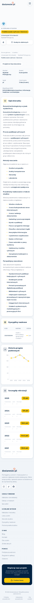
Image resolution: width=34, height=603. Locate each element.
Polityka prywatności (8, 552)
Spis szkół (5, 504)
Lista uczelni (6, 516)
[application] (17, 368)
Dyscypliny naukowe (8, 522)
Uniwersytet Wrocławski (9, 35)
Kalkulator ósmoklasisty (9, 497)
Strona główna (5, 52)
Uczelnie (15, 52)
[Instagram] (4, 486)
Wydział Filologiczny (7, 37)
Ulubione (5, 559)
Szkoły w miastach (8, 501)
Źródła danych (6, 544)
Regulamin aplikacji (8, 555)
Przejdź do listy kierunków (12, 64)
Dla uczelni (5, 540)
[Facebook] (13, 486)
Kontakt (4, 537)
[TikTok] (9, 486)
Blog (3, 534)
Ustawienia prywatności (19, 598)
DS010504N (9, 335)
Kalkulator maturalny (8, 512)
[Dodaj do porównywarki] (3, 42)
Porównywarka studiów (9, 525)
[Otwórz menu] (30, 3)
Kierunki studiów (7, 519)
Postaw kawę (18, 580)
